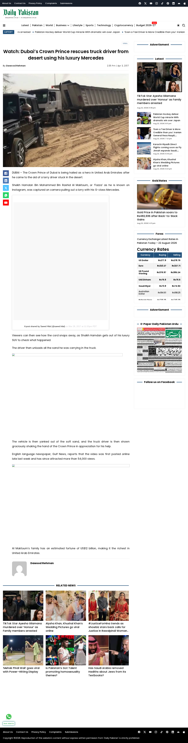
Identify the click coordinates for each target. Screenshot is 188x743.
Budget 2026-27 (146, 25)
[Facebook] (140, 3)
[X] (6, 188)
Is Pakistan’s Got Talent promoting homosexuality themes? (63, 671)
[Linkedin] (173, 3)
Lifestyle (77, 25)
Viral (125, 43)
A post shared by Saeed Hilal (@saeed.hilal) (44, 326)
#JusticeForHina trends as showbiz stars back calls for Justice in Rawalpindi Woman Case (107, 629)
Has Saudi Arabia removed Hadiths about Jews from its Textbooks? (107, 671)
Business (61, 25)
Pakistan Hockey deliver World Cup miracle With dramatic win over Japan (51, 32)
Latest (25, 25)
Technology (104, 25)
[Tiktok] (162, 3)
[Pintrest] (168, 3)
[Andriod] (179, 3)
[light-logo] (21, 14)
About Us (6, 3)
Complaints (51, 3)
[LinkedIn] (6, 180)
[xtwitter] (145, 3)
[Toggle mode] (178, 25)
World (49, 25)
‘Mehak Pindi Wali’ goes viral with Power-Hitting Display (21, 669)
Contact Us (19, 3)
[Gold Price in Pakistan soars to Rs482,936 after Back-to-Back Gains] (159, 196)
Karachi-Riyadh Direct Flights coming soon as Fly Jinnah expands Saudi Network (167, 149)
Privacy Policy (35, 3)
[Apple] (184, 3)
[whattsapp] (8, 716)
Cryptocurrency (123, 25)
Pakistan (37, 25)
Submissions (66, 3)
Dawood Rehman (16, 65)
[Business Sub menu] (68, 25)
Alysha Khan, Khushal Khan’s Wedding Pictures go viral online (64, 627)
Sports (90, 25)
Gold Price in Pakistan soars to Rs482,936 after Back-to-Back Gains (157, 215)
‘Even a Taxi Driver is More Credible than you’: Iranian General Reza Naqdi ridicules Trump (167, 134)
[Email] (6, 202)
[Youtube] (151, 3)
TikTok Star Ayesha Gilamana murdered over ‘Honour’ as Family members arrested (22, 627)
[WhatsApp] (6, 195)
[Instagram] (156, 3)
